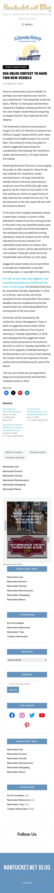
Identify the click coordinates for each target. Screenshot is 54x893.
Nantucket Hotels (12, 475)
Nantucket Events (13, 471)
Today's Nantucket (16, 67)
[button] (27, 24)
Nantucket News (12, 489)
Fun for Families (15, 623)
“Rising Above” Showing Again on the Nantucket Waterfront (37, 412)
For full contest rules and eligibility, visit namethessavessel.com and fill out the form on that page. (25, 282)
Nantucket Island (37, 452)
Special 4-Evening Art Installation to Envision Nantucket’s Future (13, 427)
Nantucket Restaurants (16, 480)
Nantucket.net (11, 466)
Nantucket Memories (18, 627)
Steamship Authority (15, 457)
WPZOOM (27, 883)
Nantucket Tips (15, 632)
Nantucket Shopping (14, 484)
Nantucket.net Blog (27, 867)
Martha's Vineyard (14, 452)
